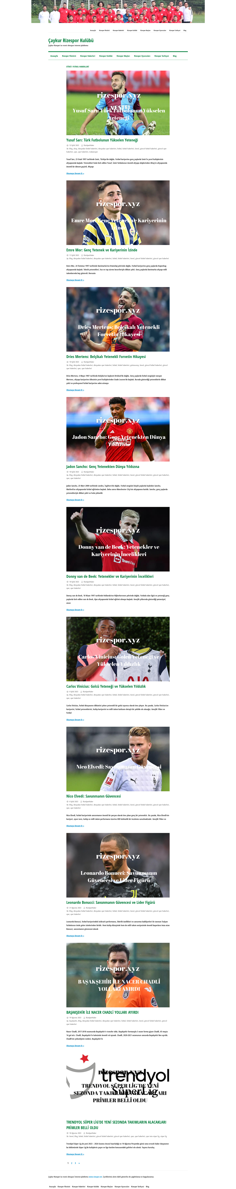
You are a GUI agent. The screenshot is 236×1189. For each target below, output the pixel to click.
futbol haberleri (128, 148)
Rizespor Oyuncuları (160, 30)
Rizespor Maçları (145, 30)
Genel (137, 148)
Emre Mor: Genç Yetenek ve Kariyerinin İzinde (101, 249)
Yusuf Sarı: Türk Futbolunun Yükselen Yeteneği (102, 140)
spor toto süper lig (152, 1136)
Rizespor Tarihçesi (174, 30)
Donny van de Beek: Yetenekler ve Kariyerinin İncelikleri (110, 576)
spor (75, 152)
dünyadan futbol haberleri (87, 148)
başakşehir (73, 1021)
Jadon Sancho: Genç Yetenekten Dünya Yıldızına (102, 466)
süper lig (163, 1136)
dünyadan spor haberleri (107, 148)
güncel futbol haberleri (148, 148)
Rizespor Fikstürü (104, 30)
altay (75, 148)
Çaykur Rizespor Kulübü (71, 40)
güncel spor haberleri (161, 258)
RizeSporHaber (89, 145)
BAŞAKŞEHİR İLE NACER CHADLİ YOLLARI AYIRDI (102, 1012)
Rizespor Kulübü (132, 30)
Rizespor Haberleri (118, 30)
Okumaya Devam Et (74, 173)
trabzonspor (93, 152)
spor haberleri (83, 152)
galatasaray (134, 365)
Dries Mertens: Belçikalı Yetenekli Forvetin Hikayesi (106, 356)
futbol (119, 148)
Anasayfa (93, 30)
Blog (185, 30)
